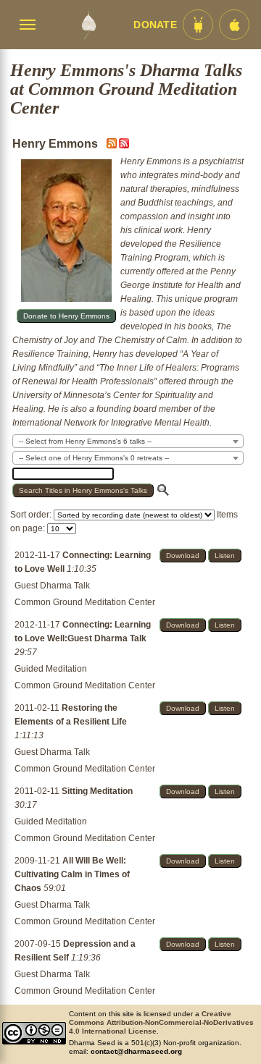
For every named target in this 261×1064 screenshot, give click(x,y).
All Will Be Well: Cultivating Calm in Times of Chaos (72, 874)
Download (182, 556)
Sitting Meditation (97, 791)
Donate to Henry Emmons (66, 316)
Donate (155, 25)
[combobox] (128, 441)
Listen (225, 556)
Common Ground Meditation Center (84, 602)
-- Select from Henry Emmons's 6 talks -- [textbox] (85, 441)
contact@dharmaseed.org (136, 1051)
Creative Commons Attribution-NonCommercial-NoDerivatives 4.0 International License (161, 1022)
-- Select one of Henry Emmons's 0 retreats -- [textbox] (94, 458)
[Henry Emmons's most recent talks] (113, 145)
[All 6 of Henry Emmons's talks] (124, 145)
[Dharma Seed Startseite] (88, 25)
